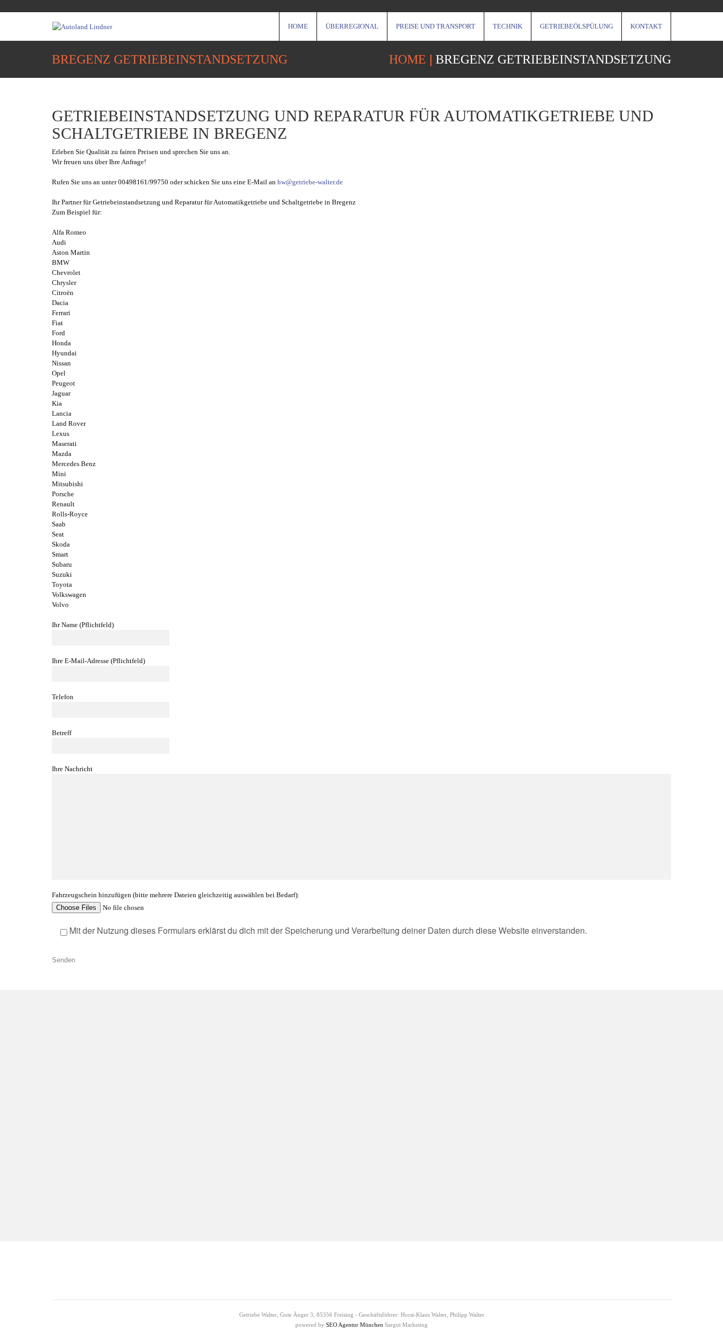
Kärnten (580, 1113)
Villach (288, 1077)
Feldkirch (292, 1149)
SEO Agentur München (354, 1324)
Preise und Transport (435, 26)
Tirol (575, 1095)
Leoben (579, 1077)
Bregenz (290, 1167)
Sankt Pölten (297, 1095)
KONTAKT (646, 26)
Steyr (284, 1131)
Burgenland (586, 1149)
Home (298, 26)
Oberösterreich (591, 1185)
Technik (507, 26)
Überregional (352, 26)
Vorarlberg (584, 1167)
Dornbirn (291, 1113)
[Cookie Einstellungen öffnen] (23, 1327)
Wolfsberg (293, 1185)
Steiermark (585, 1131)
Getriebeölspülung (576, 26)
